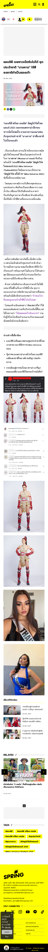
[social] (20, 912)
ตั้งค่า (7, 937)
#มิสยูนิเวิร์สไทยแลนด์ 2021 (16, 846)
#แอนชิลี (8, 831)
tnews (28, 934)
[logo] (8, 4)
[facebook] (8, 109)
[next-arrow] (43, 772)
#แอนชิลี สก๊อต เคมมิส (14, 836)
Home (5, 12)
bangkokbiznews (32, 927)
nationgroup (31, 923)
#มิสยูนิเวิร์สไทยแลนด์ (29, 841)
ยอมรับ (7, 932)
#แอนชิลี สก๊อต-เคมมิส (26, 831)
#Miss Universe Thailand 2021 (19, 851)
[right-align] (39, 4)
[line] (14, 109)
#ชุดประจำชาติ (34, 836)
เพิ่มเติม (8, 927)
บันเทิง (20, 12)
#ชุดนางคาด (10, 841)
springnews (30, 930)
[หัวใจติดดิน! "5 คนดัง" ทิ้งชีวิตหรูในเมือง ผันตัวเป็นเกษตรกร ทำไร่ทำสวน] (24, 769)
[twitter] (11, 109)
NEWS (13, 12)
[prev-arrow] (5, 772)
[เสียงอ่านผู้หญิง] (22, 19)
